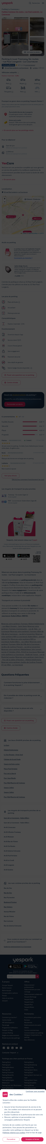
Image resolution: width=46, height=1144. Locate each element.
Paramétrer (11, 1139)
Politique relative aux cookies (14, 1132)
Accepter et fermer (32, 1139)
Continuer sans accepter (35, 1091)
